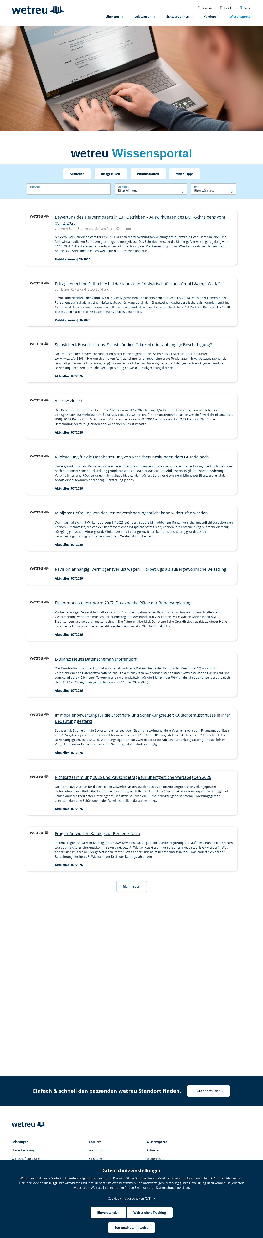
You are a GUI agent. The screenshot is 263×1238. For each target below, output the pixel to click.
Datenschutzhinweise (131, 1227)
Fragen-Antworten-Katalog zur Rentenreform (97, 833)
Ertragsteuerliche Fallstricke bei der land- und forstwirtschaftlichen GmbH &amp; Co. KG (137, 283)
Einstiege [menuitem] (95, 1159)
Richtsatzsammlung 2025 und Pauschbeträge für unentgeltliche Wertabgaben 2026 (133, 777)
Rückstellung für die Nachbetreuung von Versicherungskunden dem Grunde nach (132, 457)
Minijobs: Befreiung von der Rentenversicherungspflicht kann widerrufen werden (131, 513)
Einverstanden (108, 1212)
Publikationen (148, 174)
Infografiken (110, 174)
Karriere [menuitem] (210, 16)
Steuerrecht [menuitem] (155, 1159)
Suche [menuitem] (245, 7)
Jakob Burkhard (98, 289)
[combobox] (150, 190)
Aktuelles (77, 174)
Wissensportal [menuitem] (240, 16)
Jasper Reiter (70, 289)
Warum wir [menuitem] (97, 1150)
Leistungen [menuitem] (143, 16)
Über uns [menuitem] (113, 16)
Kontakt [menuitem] (226, 7)
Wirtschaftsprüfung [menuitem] (26, 1159)
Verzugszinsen (68, 400)
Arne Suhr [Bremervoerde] (80, 228)
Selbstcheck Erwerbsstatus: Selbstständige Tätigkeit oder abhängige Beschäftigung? (133, 344)
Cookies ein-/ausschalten (129, 1198)
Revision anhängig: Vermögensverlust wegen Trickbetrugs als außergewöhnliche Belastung (140, 569)
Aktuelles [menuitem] (153, 1150)
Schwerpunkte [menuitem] (177, 16)
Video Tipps (184, 174)
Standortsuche (206, 1091)
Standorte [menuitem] (205, 7)
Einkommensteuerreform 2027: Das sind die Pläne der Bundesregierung (123, 603)
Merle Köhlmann (119, 228)
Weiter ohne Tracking (149, 1212)
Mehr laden (131, 886)
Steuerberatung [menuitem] (23, 1150)
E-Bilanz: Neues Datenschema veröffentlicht (96, 659)
